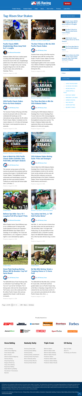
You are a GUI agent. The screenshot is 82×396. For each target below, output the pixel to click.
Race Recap (17, 40)
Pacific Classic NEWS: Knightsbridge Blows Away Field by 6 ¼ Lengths (14, 46)
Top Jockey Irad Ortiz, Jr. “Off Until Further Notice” (41, 215)
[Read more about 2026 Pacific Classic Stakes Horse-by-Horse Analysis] (15, 87)
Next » (25, 305)
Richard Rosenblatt (15, 52)
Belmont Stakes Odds (49, 350)
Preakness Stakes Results (50, 362)
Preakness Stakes (48, 356)
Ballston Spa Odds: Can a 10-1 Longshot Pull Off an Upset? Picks (15, 215)
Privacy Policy (26, 392)
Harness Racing (70, 100)
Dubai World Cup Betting (10, 368)
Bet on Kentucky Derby (30, 358)
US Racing (11, 392)
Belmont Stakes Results (50, 354)
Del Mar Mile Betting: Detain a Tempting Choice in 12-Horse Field (41, 271)
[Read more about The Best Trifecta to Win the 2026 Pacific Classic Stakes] (43, 29)
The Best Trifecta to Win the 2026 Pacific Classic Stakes (43, 45)
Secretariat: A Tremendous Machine (11, 371)
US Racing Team (42, 50)
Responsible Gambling (51, 392)
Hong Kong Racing (9, 360)
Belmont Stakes (70, 107)
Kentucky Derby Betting (30, 350)
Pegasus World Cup (9, 362)
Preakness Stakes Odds (50, 358)
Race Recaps (69, 102)
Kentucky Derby (70, 95)
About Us (66, 350)
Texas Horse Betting (9, 364)
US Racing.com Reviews (70, 352)
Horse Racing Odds (9, 352)
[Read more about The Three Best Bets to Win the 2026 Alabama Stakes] (43, 87)
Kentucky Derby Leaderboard (31, 354)
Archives (31, 305)
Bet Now (67, 3)
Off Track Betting (8, 348)
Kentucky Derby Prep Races (31, 356)
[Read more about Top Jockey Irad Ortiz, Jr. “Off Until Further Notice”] (43, 199)
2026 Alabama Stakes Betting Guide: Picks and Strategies (41, 157)
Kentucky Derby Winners (30, 360)
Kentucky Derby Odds (29, 348)
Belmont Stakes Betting (50, 352)
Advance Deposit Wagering (11, 356)
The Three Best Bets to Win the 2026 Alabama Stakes (42, 102)
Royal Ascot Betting (9, 366)
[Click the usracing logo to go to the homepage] (41, 4)
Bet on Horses (8, 354)
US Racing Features (71, 86)
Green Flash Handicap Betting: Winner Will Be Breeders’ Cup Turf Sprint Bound (15, 271)
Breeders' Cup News (36, 40)
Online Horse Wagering (10, 350)
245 (9, 305)
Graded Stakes (46, 40)
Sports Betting (70, 105)
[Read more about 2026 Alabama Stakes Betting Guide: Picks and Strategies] (43, 142)
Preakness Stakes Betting (50, 360)
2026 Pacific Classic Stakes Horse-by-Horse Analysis (13, 102)
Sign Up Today (67, 348)
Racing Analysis (70, 88)
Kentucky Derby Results (30, 362)
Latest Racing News (8, 40)
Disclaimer (42, 392)
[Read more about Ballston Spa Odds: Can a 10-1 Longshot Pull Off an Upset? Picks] (15, 199)
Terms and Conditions (35, 392)
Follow (64, 73)
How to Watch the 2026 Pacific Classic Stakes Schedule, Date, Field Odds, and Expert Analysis (14, 158)
